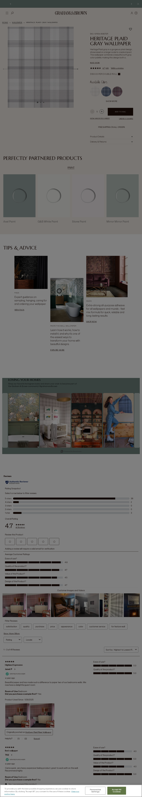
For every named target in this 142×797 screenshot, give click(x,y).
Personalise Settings (95, 790)
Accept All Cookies (116, 790)
